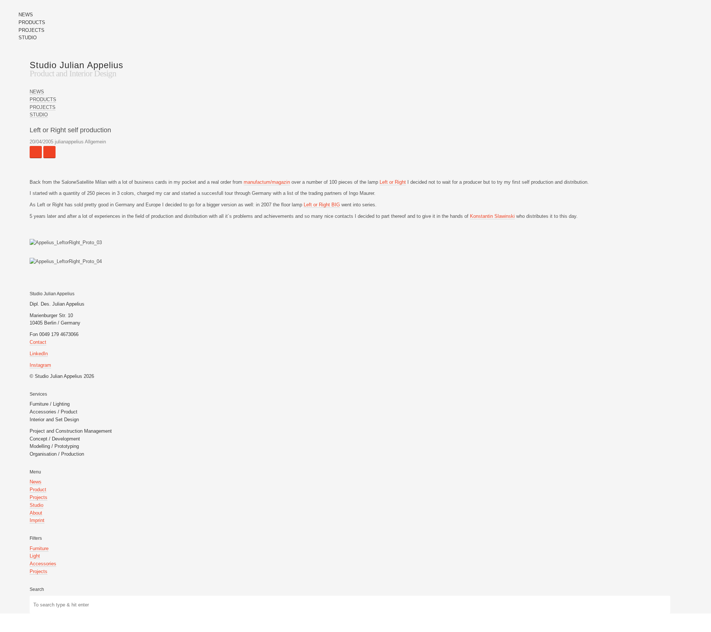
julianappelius (69, 141)
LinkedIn (39, 353)
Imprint (37, 520)
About (36, 513)
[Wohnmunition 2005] (36, 152)
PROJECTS (31, 30)
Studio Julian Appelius (76, 65)
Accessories (43, 563)
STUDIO (28, 37)
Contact (38, 342)
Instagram (40, 365)
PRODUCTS (32, 22)
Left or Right (393, 182)
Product (38, 489)
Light (35, 556)
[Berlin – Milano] (49, 152)
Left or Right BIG (322, 204)
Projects (38, 497)
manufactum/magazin (267, 182)
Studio (36, 505)
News (35, 482)
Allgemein (95, 141)
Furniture (39, 548)
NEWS (26, 14)
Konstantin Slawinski (492, 216)
